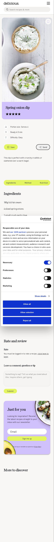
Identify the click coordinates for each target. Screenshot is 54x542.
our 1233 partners (18, 232)
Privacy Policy (37, 446)
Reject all (27, 320)
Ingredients (11, 182)
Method (28, 182)
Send (45, 147)
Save (13, 147)
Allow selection (27, 312)
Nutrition (44, 182)
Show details (40, 296)
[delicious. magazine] (11, 3)
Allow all (27, 304)
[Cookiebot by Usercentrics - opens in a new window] (40, 219)
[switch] (47, 270)
